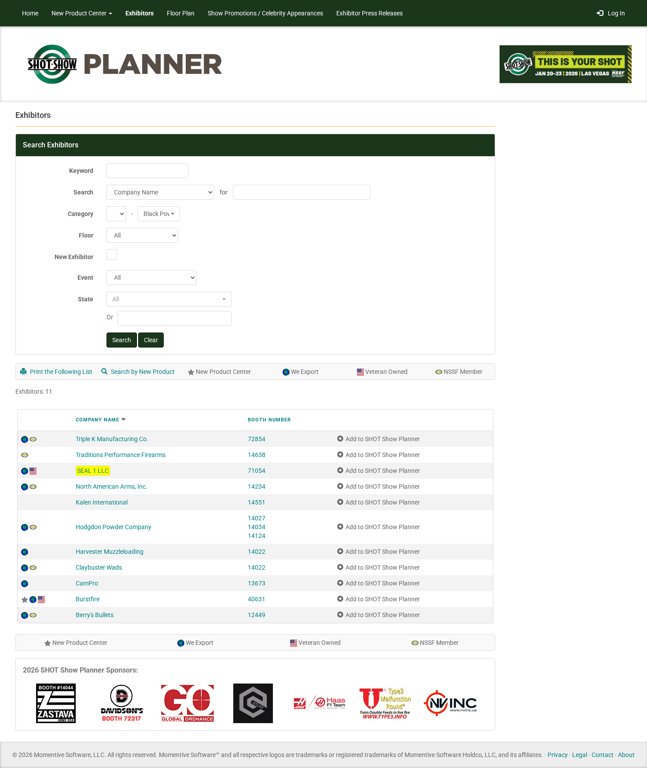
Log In (615, 13)
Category (80, 213)
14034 (256, 526)
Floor (86, 235)
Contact (603, 754)
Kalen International (102, 502)
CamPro (87, 583)
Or (110, 317)
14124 (256, 535)
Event (85, 277)
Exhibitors (139, 13)
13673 (256, 583)
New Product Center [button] (79, 13)
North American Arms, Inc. (111, 486)
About (626, 754)
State (85, 299)
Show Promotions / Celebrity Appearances (265, 13)
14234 (256, 486)
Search (83, 192)
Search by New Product (142, 371)
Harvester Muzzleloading (109, 551)
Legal (579, 754)
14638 (256, 454)
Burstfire (87, 599)
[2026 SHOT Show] (125, 63)
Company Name (97, 420)
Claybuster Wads (99, 567)
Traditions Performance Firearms (120, 454)
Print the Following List (60, 371)
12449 (256, 614)
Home (30, 13)
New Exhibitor (74, 256)
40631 (256, 599)
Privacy (558, 754)
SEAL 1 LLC (93, 470)
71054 (256, 470)
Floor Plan (181, 13)
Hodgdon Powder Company (113, 526)
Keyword (81, 170)
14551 (256, 502)
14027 (256, 518)
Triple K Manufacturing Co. (112, 439)
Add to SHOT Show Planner (383, 439)
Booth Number (269, 420)
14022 (256, 551)
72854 (256, 439)
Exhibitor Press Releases (369, 13)
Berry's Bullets (95, 614)
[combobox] (159, 213)
